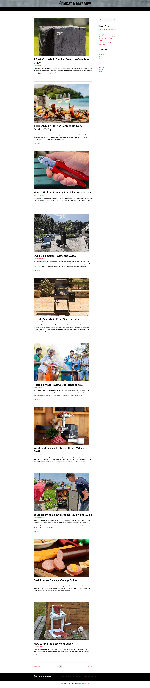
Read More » (37, 77)
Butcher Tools (36, 195)
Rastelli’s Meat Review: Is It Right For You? (58, 384)
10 (70, 666)
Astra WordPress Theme (84, 683)
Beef (35, 387)
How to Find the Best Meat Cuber (53, 643)
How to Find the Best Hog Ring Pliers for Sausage (62, 192)
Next (90, 666)
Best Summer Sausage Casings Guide (55, 580)
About (63, 676)
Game (100, 61)
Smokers (35, 65)
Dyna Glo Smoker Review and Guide (55, 255)
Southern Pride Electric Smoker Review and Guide (63, 514)
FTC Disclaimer (92, 676)
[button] (52, 9)
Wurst (100, 71)
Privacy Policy (70, 676)
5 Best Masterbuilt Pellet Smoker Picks (56, 319)
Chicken (101, 57)
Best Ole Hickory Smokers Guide (107, 37)
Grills (100, 63)
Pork (34, 583)
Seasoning (101, 67)
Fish (34, 131)
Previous (37, 666)
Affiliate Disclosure (81, 676)
